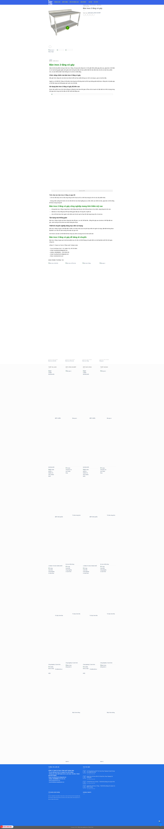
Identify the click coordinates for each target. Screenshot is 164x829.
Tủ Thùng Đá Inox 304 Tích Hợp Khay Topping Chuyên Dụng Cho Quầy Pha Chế (101, 772)
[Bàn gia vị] (107, 310)
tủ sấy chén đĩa (55, 799)
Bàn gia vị (102, 360)
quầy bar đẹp (56, 797)
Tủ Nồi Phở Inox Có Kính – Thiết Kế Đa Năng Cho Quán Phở (101, 781)
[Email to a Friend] (89, 15)
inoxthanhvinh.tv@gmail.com (59, 777)
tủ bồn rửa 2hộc (69, 797)
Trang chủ (85, 5)
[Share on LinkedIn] (93, 15)
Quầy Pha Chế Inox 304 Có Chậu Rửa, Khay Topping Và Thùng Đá (100, 777)
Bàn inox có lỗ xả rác (69, 360)
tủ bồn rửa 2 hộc (64, 797)
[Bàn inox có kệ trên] (56, 310)
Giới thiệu (65, 2)
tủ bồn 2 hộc (60, 797)
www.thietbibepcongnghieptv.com (56, 782)
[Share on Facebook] (84, 15)
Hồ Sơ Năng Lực (74, 2)
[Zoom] (50, 46)
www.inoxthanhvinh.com (54, 780)
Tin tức (96, 2)
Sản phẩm (83, 2)
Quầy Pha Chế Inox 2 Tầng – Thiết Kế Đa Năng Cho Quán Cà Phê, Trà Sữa (101, 786)
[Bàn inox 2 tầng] (90, 310)
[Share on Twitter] (86, 15)
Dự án (90, 2)
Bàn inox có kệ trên (52, 360)
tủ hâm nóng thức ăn (76, 797)
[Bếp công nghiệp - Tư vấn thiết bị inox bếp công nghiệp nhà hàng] (50, 2)
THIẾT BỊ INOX (93, 5)
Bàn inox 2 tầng (85, 360)
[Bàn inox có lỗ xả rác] (73, 310)
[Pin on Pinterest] (91, 15)
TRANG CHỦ (57, 2)
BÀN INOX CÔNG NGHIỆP (94, 12)
